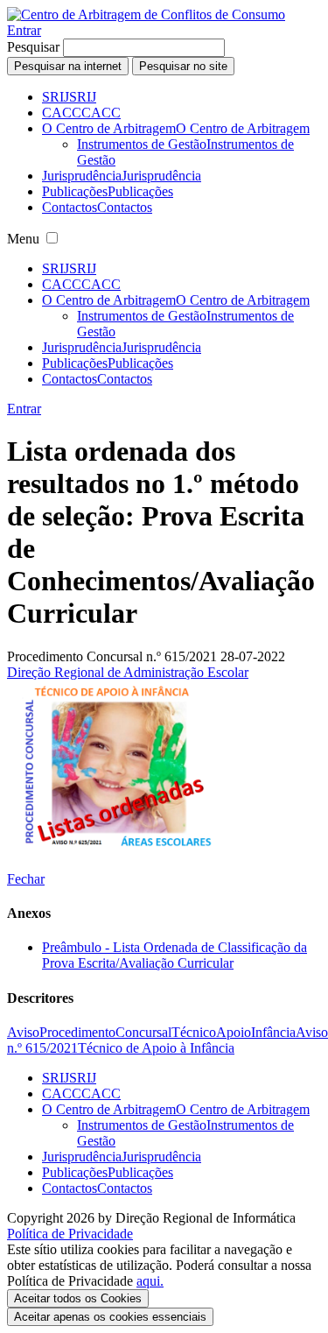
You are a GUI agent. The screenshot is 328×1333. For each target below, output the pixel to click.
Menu (23, 238)
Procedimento (77, 1032)
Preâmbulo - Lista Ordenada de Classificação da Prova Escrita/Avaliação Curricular (174, 955)
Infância (273, 1032)
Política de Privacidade (70, 1233)
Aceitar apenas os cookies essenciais (110, 1316)
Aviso (23, 1032)
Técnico (193, 1032)
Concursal (143, 1032)
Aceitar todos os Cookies (78, 1298)
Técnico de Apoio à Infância (156, 1047)
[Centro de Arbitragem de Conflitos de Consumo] (146, 14)
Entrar (24, 30)
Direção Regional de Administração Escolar (127, 672)
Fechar (26, 878)
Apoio (233, 1032)
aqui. (150, 1280)
